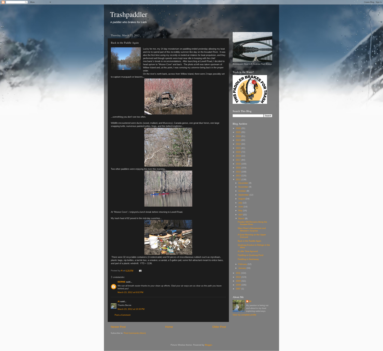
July (240, 203)
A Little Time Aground (248, 251)
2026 (238, 128)
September (243, 195)
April (240, 214)
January (242, 268)
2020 (238, 152)
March (241, 218)
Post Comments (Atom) (135, 333)
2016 (238, 164)
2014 (238, 172)
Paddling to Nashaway (248, 259)
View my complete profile (244, 315)
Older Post (219, 326)
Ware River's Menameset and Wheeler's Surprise (252, 229)
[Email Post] (140, 271)
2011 (238, 273)
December (243, 183)
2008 (238, 285)
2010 (238, 277)
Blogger (208, 345)
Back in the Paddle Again (249, 241)
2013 (238, 176)
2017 (238, 160)
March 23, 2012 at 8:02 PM (130, 292)
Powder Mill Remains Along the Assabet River (252, 223)
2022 (238, 144)
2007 (238, 289)
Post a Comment (122, 315)
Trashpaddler (128, 14)
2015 (238, 168)
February (243, 264)
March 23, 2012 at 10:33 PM (131, 309)
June (241, 207)
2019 (238, 156)
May (240, 210)
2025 (238, 132)
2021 (238, 148)
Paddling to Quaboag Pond (250, 255)
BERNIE (121, 282)
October (242, 191)
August (242, 199)
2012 (238, 179)
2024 (238, 136)
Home (169, 326)
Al (119, 301)
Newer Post (118, 326)
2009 (238, 281)
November (243, 187)
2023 (238, 140)
